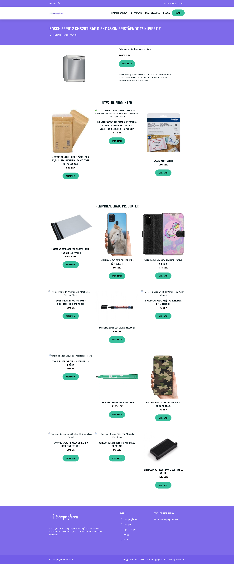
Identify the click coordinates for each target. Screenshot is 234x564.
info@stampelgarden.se (173, 3)
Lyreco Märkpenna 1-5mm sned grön (117, 402)
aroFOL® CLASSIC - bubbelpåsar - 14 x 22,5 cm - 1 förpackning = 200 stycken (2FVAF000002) (71, 160)
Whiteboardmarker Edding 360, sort (117, 327)
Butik (178, 13)
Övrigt (73, 34)
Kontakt (134, 559)
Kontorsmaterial (60, 34)
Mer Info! (127, 63)
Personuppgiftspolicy (157, 559)
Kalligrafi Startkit (163, 160)
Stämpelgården (119, 13)
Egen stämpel (152, 13)
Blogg (166, 13)
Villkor (142, 559)
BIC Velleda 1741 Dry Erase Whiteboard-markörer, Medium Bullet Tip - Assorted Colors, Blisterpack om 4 (117, 125)
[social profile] (59, 3)
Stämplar (136, 13)
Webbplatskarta (176, 559)
